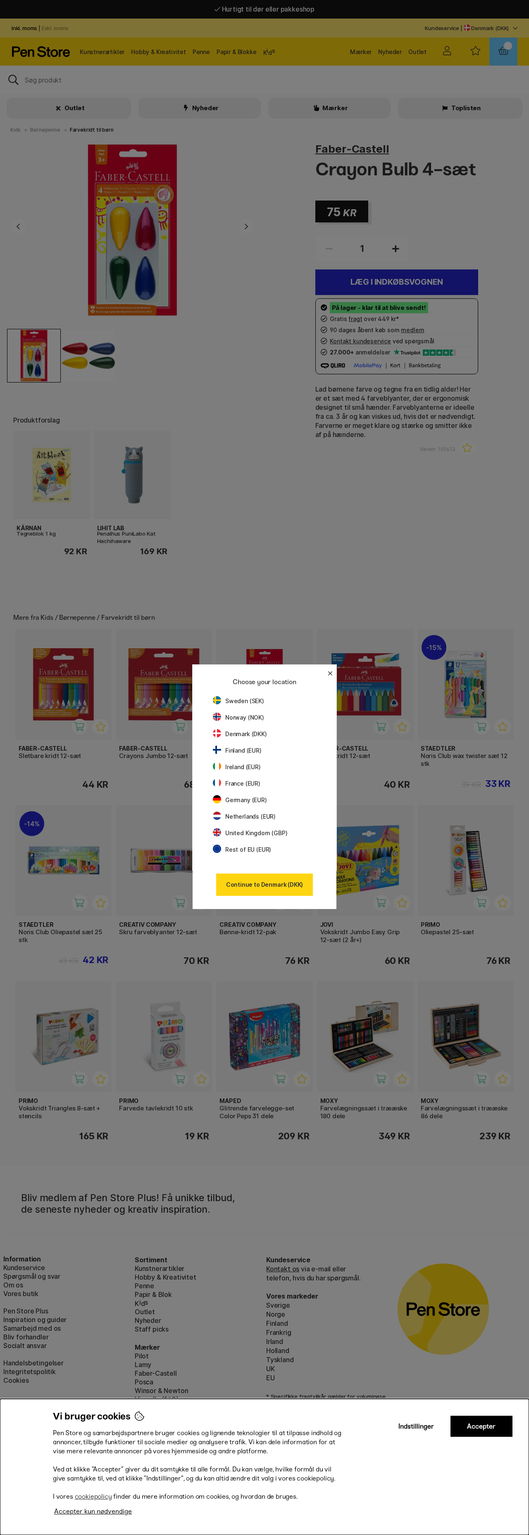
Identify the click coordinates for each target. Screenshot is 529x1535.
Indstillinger (416, 1426)
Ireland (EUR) (243, 766)
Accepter (481, 1426)
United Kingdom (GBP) (256, 832)
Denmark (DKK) (246, 733)
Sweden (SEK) (244, 700)
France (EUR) (242, 783)
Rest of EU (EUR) (248, 849)
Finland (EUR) (243, 750)
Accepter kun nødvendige (93, 1511)
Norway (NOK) (244, 717)
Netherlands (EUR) (250, 816)
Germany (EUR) (246, 799)
